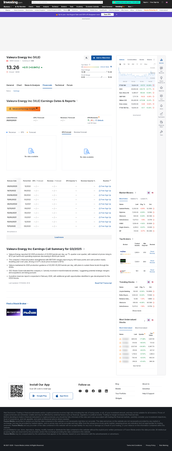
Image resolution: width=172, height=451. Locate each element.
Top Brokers (125, 239)
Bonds (142, 59)
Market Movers (126, 193)
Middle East (94, 10)
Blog (117, 384)
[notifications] (162, 2)
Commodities (132, 59)
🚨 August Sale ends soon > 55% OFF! (126, 2)
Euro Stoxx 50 (124, 93)
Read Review (152, 252)
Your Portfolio (120, 393)
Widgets (118, 398)
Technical (59, 85)
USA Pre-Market (114, 10)
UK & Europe (84, 10)
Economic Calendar (92, 6)
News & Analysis (32, 85)
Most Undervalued (125, 328)
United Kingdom (40, 10)
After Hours (124, 10)
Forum (70, 85)
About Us (145, 384)
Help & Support (148, 393)
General (10, 85)
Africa (132, 10)
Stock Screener (107, 6)
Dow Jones (123, 104)
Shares (7, 10)
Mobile (118, 389)
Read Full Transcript (103, 283)
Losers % (144, 199)
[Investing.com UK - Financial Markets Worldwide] (13, 2)
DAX (121, 89)
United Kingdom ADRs (54, 10)
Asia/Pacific (103, 10)
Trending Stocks (126, 282)
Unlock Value (104, 67)
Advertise (146, 389)
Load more (59, 237)
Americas (75, 10)
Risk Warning (163, 445)
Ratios (8, 91)
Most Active (29, 10)
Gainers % (134, 199)
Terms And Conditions (134, 445)
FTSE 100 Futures (125, 108)
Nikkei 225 (123, 100)
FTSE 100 (122, 85)
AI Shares (139, 10)
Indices (121, 59)
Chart (19, 85)
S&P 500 (122, 96)
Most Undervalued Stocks (127, 320)
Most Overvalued (141, 328)
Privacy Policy (151, 445)
